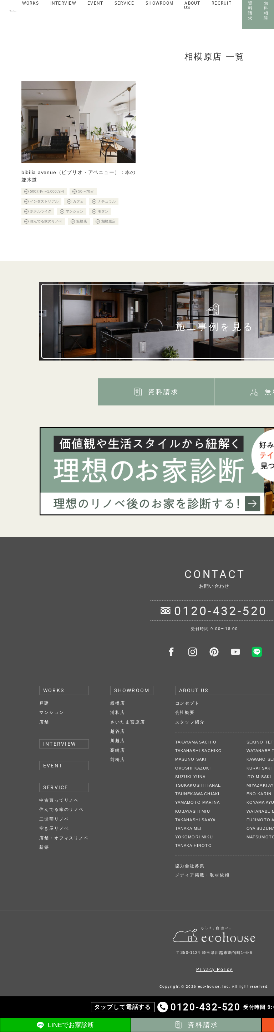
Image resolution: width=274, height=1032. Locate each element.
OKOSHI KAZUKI (193, 768)
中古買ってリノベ (59, 800)
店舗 (44, 722)
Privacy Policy (214, 969)
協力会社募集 (190, 865)
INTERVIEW (59, 743)
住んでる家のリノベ (61, 809)
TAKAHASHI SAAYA (195, 820)
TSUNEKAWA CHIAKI (197, 794)
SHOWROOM (131, 690)
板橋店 (117, 703)
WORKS (53, 690)
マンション (51, 712)
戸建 (44, 703)
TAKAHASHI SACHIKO (198, 751)
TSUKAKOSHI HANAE (198, 785)
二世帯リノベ (54, 819)
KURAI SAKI (259, 768)
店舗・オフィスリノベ (64, 838)
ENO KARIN (259, 794)
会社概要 (185, 712)
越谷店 (117, 731)
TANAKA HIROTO (193, 845)
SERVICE (55, 787)
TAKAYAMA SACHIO (196, 742)
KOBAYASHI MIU (192, 811)
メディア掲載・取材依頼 (202, 875)
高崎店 (117, 750)
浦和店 (117, 712)
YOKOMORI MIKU (194, 837)
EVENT (52, 765)
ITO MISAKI (259, 777)
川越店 (117, 740)
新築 (44, 847)
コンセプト (187, 703)
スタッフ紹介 (190, 722)
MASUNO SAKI (191, 759)
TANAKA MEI (188, 828)
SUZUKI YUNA (190, 777)
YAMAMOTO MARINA (197, 802)
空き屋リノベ (54, 828)
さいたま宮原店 (127, 722)
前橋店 (117, 759)
